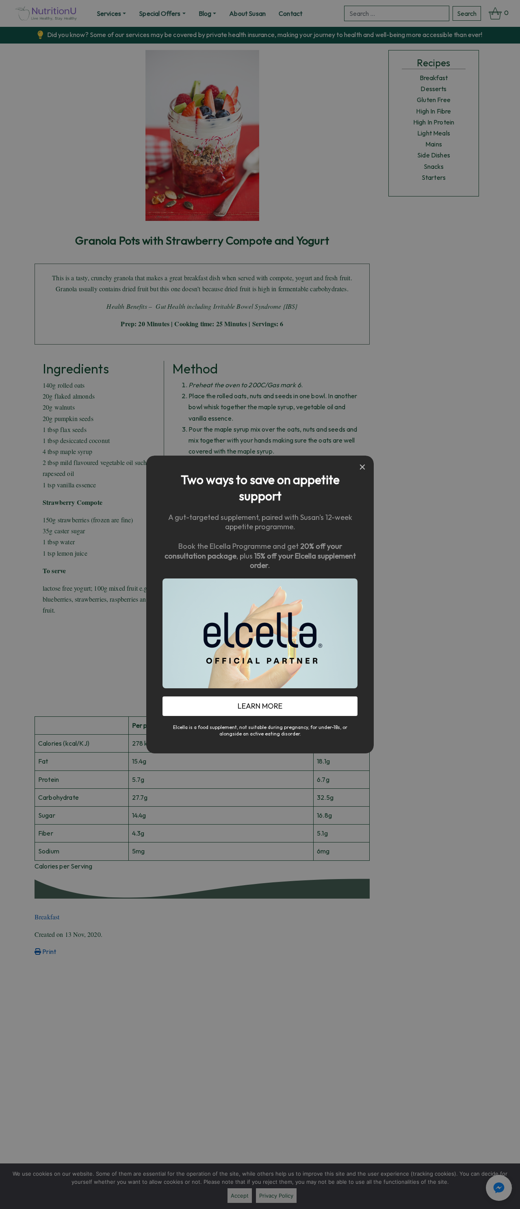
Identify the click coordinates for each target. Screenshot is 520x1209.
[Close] (362, 467)
